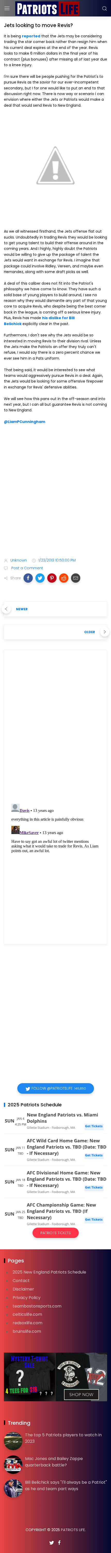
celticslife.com (27, 1314)
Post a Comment (26, 568)
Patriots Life (73, 1529)
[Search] (104, 8)
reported (31, 36)
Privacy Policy (27, 1298)
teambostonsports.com (37, 1306)
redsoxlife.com (27, 1323)
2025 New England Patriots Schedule (49, 1272)
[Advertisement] (55, 492)
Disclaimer (23, 1289)
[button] (28, 578)
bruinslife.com (27, 1331)
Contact (21, 1281)
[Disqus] (55, 728)
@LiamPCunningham (24, 421)
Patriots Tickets (56, 1232)
